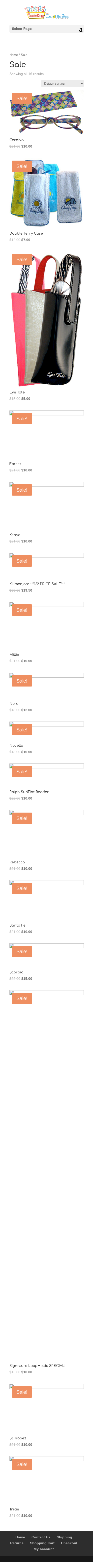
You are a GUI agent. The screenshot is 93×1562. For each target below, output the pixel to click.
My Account (44, 1549)
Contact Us (40, 1537)
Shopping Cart (42, 1543)
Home (13, 55)
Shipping (64, 1537)
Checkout (69, 1543)
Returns (17, 1543)
